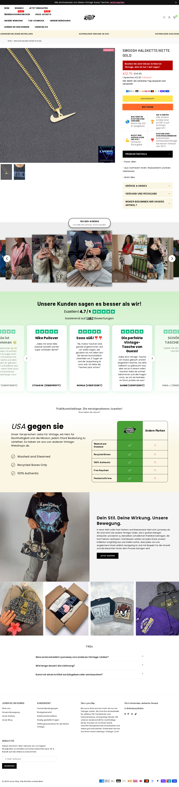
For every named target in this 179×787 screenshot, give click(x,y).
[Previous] (3, 105)
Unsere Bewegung (11, 712)
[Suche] (164, 17)
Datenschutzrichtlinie (47, 716)
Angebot (108, 50)
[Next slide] (172, 258)
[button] (174, 17)
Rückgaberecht (44, 712)
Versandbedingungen (47, 708)
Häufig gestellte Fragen (48, 720)
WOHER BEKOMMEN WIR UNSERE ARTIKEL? (144, 203)
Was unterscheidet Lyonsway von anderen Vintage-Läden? (72, 657)
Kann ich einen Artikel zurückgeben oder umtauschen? (69, 674)
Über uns (6, 708)
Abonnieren (9, 766)
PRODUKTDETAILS (136, 154)
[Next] (111, 105)
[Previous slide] (6, 258)
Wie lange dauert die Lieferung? (55, 665)
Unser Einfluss (8, 716)
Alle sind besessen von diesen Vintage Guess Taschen (89, 2)
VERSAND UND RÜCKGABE (141, 194)
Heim (10, 41)
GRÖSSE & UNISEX (136, 186)
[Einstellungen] (169, 17)
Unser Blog (7, 720)
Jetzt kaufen (107, 556)
